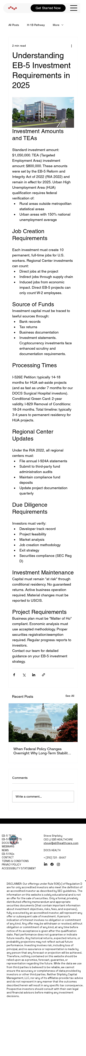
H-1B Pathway (36, 24)
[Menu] (73, 8)
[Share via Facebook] (14, 675)
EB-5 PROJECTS (12, 839)
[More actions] (71, 45)
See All (69, 695)
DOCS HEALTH (10, 843)
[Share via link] (43, 675)
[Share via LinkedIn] (34, 675)
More (56, 24)
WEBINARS (8, 846)
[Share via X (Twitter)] (24, 675)
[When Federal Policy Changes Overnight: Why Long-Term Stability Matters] (43, 722)
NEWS (5, 850)
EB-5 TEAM (8, 835)
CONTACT (8, 857)
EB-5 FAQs (8, 854)
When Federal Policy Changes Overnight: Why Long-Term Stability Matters (41, 751)
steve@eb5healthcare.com (61, 843)
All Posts (13, 24)
